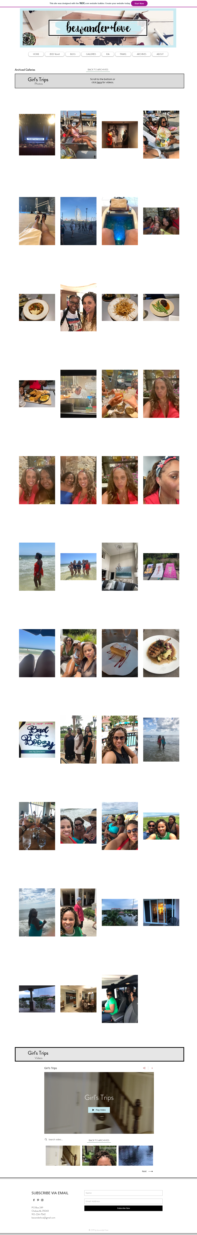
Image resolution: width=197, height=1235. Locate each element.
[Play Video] (63, 1155)
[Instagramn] (42, 1200)
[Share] (144, 1068)
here (99, 82)
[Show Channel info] (151, 1068)
